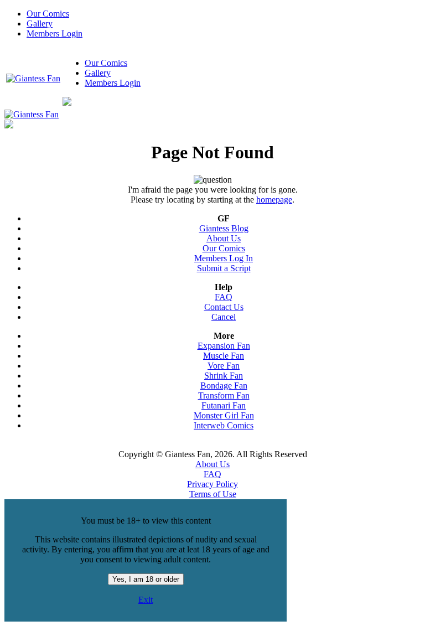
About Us (223, 238)
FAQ (223, 297)
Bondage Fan (223, 385)
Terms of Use (212, 494)
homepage (274, 199)
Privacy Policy (212, 484)
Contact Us (223, 307)
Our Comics (48, 13)
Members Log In (223, 258)
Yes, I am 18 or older (145, 579)
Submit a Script (224, 268)
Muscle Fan (223, 355)
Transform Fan (224, 395)
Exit (145, 599)
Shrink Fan (223, 375)
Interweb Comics (223, 425)
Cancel (223, 317)
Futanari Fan (223, 405)
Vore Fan (224, 365)
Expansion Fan (224, 345)
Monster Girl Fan (224, 415)
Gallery (40, 23)
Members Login (54, 33)
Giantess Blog (223, 228)
